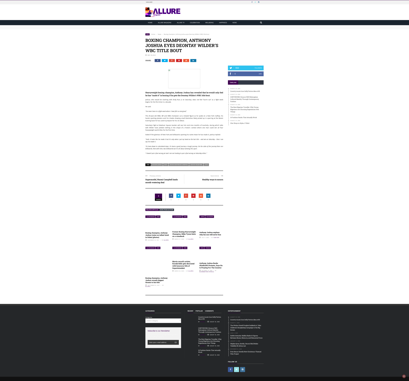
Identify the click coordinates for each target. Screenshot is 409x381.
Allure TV (180, 23)
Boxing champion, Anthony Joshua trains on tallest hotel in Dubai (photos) (157, 235)
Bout (165, 164)
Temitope (216, 237)
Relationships (210, 216)
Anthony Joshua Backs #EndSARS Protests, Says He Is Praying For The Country (211, 265)
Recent (190, 311)
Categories (148, 317)
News (235, 23)
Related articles (152, 210)
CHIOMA (202, 321)
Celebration (195, 23)
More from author (166, 210)
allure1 (166, 240)
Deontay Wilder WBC (196, 164)
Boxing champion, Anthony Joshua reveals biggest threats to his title (156, 280)
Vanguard (149, 2)
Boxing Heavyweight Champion (179, 164)
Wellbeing (209, 23)
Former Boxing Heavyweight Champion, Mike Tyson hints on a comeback (184, 234)
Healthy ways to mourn (212, 179)
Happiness (223, 23)
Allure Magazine (164, 23)
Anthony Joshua (157, 164)
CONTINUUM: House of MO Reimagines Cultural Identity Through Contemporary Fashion (174, 28)
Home (150, 23)
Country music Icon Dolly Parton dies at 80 (159, 26)
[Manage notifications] (404, 376)
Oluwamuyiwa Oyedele (206, 271)
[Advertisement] (246, 46)
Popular (199, 311)
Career (202, 216)
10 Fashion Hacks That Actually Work (209, 351)
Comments (209, 311)
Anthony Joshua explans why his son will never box (210, 233)
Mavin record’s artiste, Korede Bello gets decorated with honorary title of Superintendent (183, 264)
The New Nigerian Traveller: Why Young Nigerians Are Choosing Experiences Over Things (209, 341)
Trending (208, 248)
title (206, 164)
